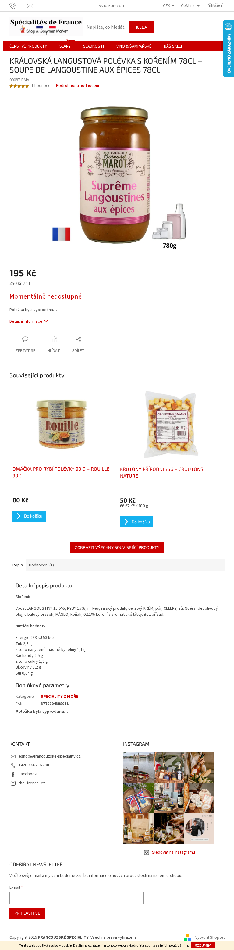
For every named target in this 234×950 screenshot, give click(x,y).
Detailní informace (25, 321)
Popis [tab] (17, 565)
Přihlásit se (27, 913)
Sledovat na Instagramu (173, 852)
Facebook (28, 774)
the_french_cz (32, 783)
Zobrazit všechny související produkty (117, 547)
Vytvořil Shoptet (210, 937)
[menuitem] (28, 46)
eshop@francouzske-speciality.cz (50, 756)
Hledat (141, 27)
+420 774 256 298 (34, 765)
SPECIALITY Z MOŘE (59, 697)
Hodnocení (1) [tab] (41, 565)
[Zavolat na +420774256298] (18, 5)
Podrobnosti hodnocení (77, 86)
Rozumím (203, 945)
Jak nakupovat (111, 6)
